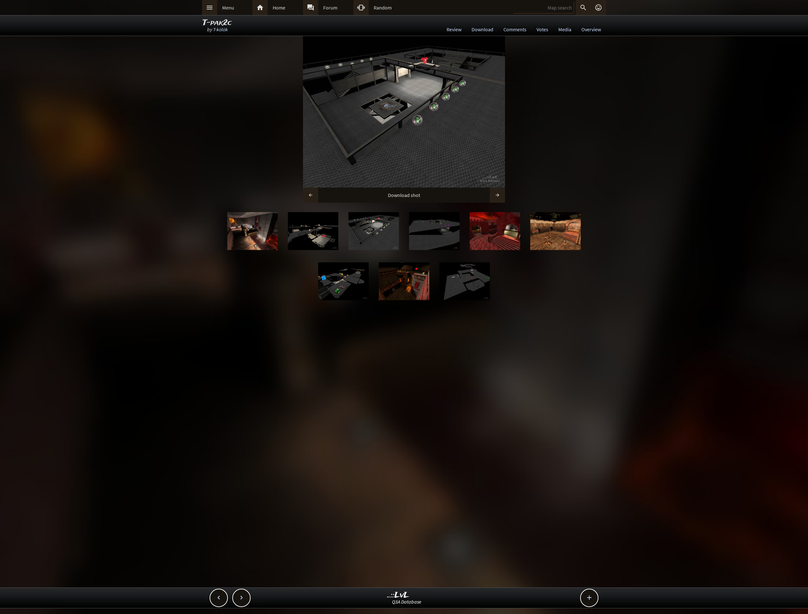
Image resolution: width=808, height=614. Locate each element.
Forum (330, 7)
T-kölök (220, 29)
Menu (228, 7)
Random (383, 7)
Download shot (404, 195)
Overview (591, 29)
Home (279, 7)
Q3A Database (406, 602)
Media (564, 29)
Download (482, 29)
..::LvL (398, 595)
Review (454, 29)
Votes (542, 29)
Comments (514, 29)
